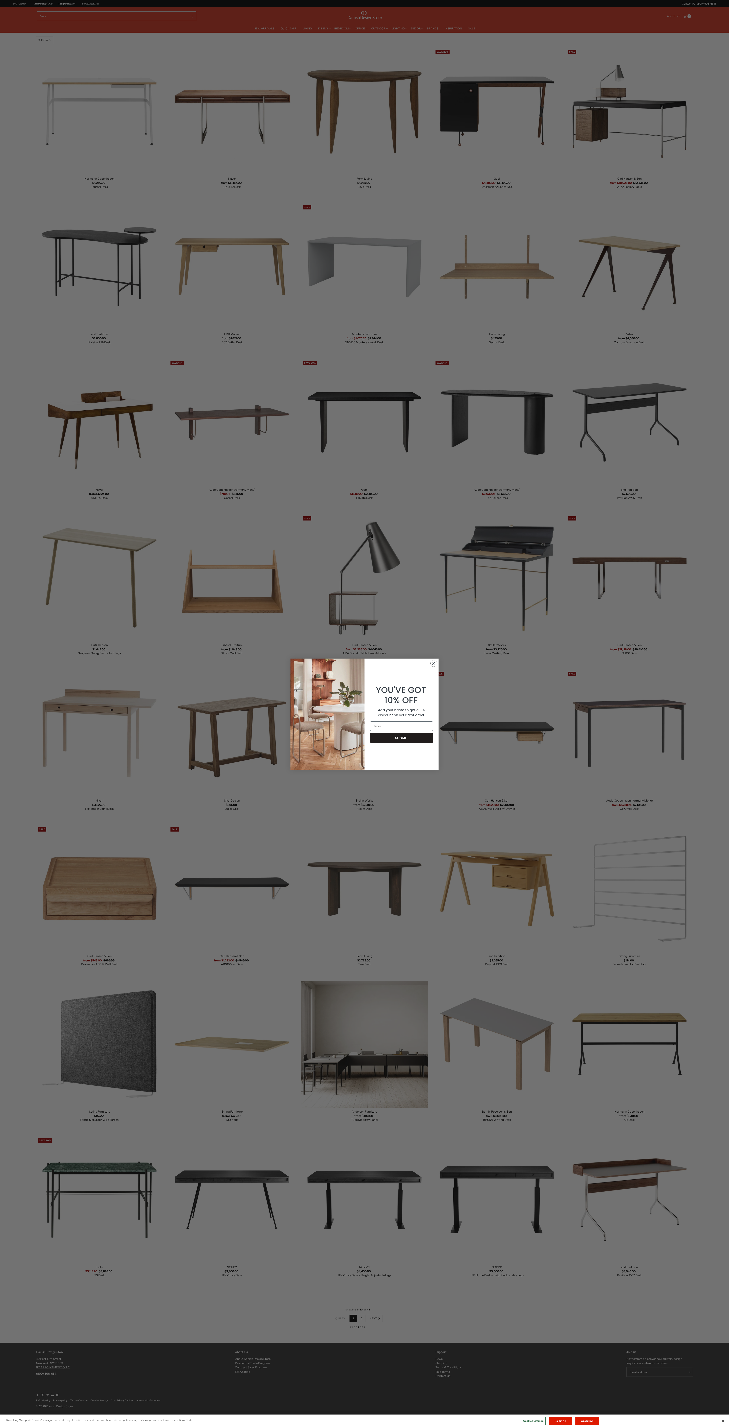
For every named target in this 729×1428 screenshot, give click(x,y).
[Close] (723, 1421)
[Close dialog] (433, 663)
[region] (364, 1421)
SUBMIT (401, 738)
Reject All (560, 1420)
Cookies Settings (533, 1420)
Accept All (587, 1420)
